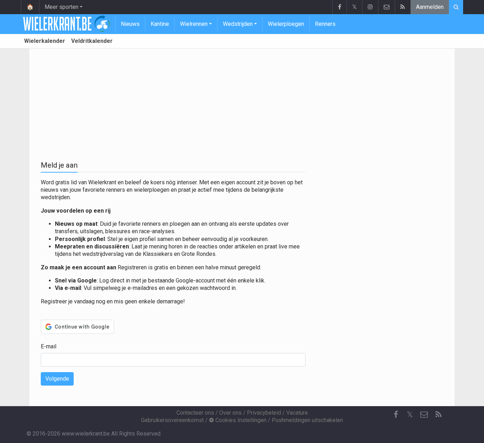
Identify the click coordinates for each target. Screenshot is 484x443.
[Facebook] (339, 7)
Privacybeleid (264, 412)
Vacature (297, 412)
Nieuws (130, 24)
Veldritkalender (92, 41)
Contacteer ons (195, 412)
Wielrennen (194, 24)
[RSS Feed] (402, 7)
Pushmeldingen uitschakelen (307, 420)
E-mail (48, 346)
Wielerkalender (44, 41)
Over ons (230, 412)
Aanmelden (430, 7)
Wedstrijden (238, 24)
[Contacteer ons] (386, 7)
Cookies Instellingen (240, 420)
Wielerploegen (286, 24)
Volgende (57, 378)
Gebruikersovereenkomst (172, 420)
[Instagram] (370, 7)
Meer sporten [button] (61, 7)
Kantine (160, 24)
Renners (325, 24)
